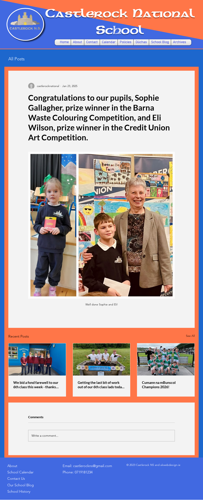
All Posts (16, 59)
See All (190, 336)
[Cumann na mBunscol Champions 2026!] (165, 359)
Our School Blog (20, 485)
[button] (77, 42)
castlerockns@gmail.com (92, 466)
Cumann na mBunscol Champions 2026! (159, 384)
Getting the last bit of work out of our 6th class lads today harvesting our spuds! (101, 384)
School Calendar (20, 472)
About (12, 466)
